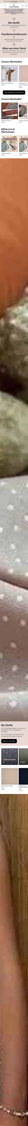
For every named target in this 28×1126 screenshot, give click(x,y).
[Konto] (22, 5)
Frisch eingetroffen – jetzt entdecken (14, 92)
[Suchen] (5, 5)
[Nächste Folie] (25, 76)
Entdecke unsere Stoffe (9, 741)
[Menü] (2, 5)
